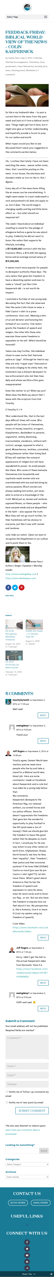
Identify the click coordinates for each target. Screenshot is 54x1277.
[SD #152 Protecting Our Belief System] (14, 655)
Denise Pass (13, 58)
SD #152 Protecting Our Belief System (12, 664)
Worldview (31, 70)
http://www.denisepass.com (20, 578)
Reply (43, 715)
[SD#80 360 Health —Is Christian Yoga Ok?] (34, 624)
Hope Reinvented (25, 66)
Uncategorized (18, 70)
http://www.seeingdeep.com (21, 574)
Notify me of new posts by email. (26, 1102)
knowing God (41, 66)
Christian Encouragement (16, 62)
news (7, 70)
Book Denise (18, 1202)
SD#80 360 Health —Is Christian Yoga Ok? (34, 634)
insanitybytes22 (21, 699)
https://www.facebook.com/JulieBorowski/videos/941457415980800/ (32, 972)
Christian (38, 58)
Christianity (34, 62)
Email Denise (40, 1202)
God (42, 62)
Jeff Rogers (19, 751)
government (10, 66)
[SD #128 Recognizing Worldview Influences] (14, 624)
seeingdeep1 (23, 725)
